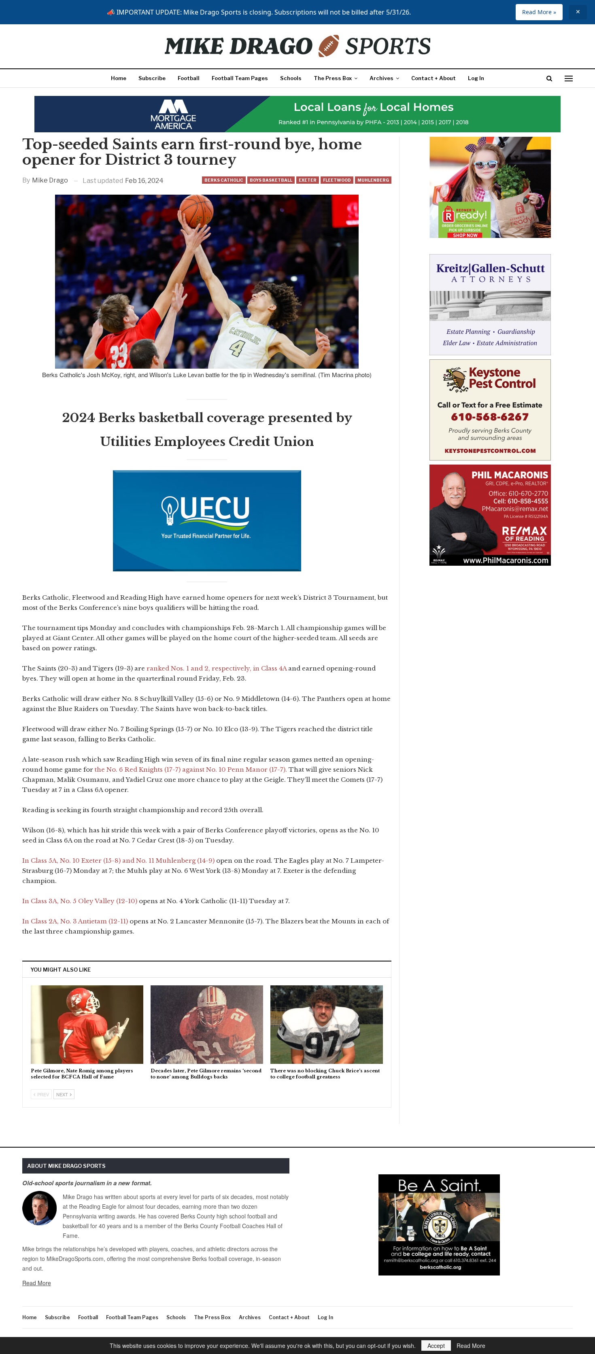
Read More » (539, 12)
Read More (36, 1283)
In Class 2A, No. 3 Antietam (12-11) (76, 921)
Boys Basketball (271, 180)
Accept (436, 1345)
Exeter (308, 180)
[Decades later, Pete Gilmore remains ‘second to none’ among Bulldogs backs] (207, 1024)
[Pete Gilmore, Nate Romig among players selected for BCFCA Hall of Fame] (87, 1024)
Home (118, 78)
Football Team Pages (240, 78)
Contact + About (433, 78)
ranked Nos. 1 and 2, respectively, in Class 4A (217, 668)
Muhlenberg (373, 180)
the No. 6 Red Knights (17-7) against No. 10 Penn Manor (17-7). (192, 769)
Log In (476, 78)
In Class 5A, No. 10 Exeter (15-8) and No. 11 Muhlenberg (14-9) (119, 860)
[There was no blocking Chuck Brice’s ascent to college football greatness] (326, 1024)
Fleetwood (337, 180)
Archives (381, 78)
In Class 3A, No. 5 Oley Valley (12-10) (79, 901)
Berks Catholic (223, 180)
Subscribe (152, 78)
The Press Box (333, 78)
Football (189, 78)
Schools (291, 78)
